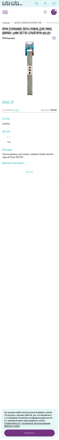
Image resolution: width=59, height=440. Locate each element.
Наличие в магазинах (13, 163)
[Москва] (37, 3)
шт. (16, 110)
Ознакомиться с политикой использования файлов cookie (27, 424)
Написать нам (54, 3)
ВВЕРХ (29, 172)
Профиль (45, 3)
